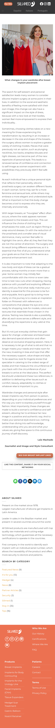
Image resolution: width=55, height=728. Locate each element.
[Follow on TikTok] (17, 639)
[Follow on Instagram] (12, 639)
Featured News (10, 569)
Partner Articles (10, 590)
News (5, 585)
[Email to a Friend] (30, 481)
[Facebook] (41, 3)
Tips (4, 611)
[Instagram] (45, 3)
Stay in (5, 606)
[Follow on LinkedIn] (21, 639)
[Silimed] (14, 631)
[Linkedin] (49, 3)
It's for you (7, 575)
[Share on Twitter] (25, 481)
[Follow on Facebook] (7, 639)
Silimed (6, 600)
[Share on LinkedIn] (35, 481)
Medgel (6, 580)
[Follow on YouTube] (7, 645)
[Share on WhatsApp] (15, 481)
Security (6, 595)
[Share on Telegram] (39, 481)
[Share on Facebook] (20, 481)
